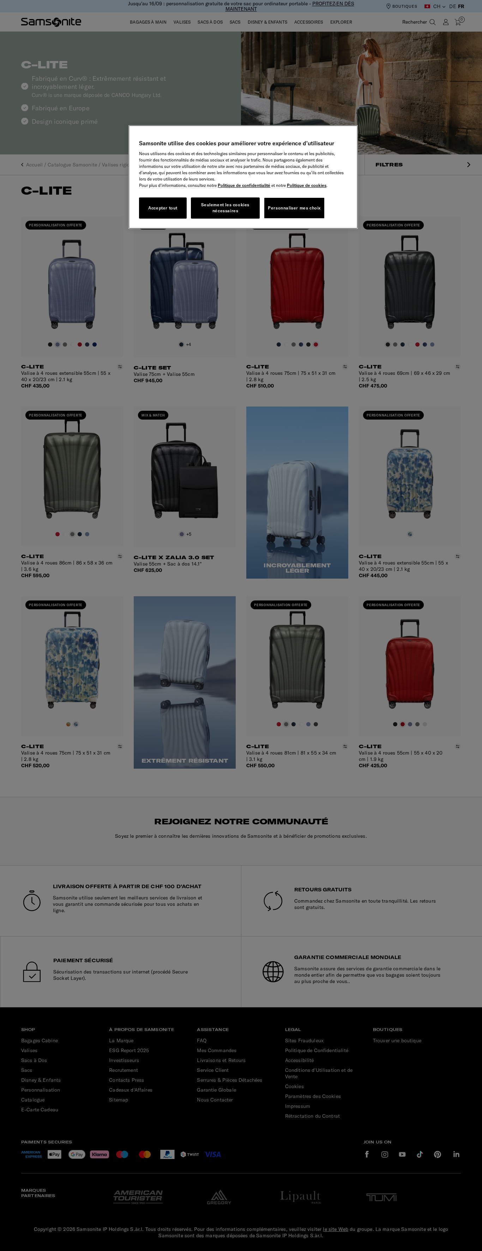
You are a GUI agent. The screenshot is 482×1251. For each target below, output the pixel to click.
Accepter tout (162, 207)
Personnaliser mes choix (294, 207)
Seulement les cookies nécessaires (225, 207)
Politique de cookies (306, 185)
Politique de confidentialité (244, 185)
